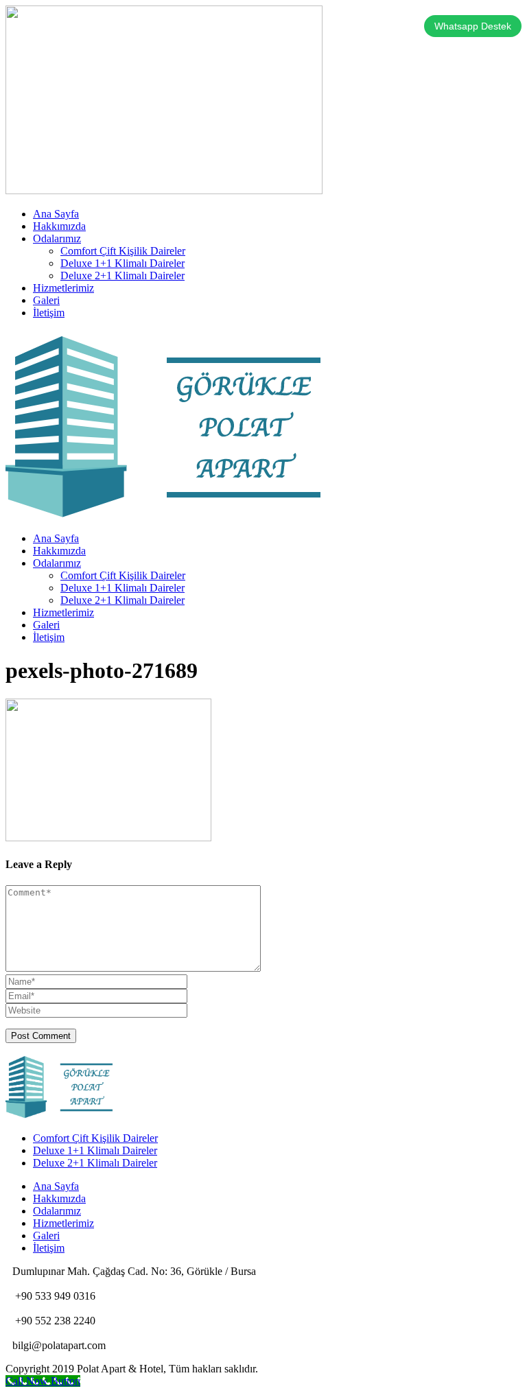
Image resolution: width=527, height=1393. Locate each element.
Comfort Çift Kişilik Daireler (122, 251)
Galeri (46, 300)
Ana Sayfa (56, 214)
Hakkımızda (59, 226)
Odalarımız (57, 238)
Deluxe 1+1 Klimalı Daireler (122, 263)
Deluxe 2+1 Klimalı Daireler (122, 275)
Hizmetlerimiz (63, 288)
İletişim (49, 312)
